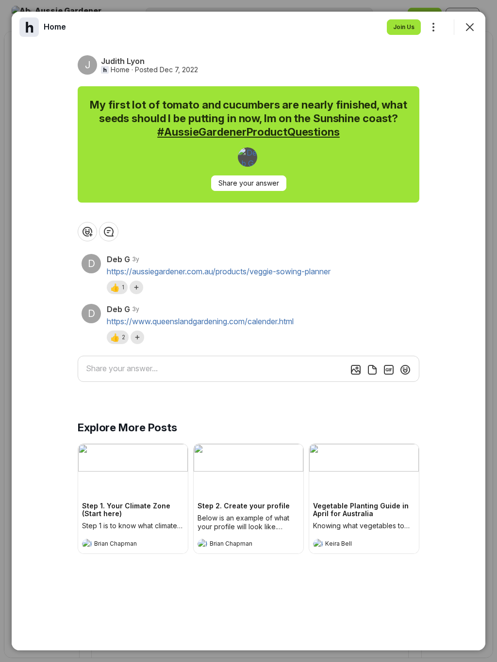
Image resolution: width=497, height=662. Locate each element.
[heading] (123, 545)
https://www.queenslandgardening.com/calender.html (200, 321)
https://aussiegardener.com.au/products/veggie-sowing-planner (219, 271)
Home (120, 70)
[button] (117, 287)
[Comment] (108, 231)
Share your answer (248, 183)
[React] (87, 231)
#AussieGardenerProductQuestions (248, 132)
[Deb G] (247, 157)
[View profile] (87, 544)
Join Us (403, 27)
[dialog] (248, 331)
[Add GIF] (389, 370)
